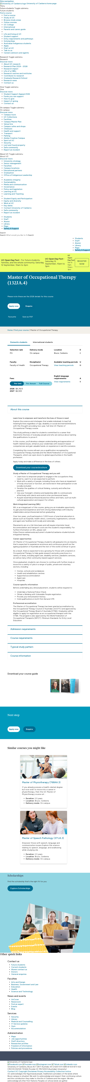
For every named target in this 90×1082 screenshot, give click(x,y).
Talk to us (8, 50)
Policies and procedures (21, 1048)
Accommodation (18, 1028)
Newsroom (16, 1002)
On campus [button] (5, 108)
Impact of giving (11, 101)
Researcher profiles (19, 1043)
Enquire (29, 306)
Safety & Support (11, 228)
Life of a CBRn (10, 71)
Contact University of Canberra (17, 208)
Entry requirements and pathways (18, 39)
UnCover (15, 999)
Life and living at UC (12, 34)
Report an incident (12, 150)
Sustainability (10, 182)
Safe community (11, 147)
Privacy (40, 1071)
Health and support (12, 131)
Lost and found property (14, 145)
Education (15, 987)
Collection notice (63, 1071)
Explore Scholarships (20, 888)
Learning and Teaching (14, 194)
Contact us (9, 83)
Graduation (9, 173)
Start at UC (9, 48)
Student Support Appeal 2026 (17, 94)
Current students (18, 967)
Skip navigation (7, 1)
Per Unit (17, 383)
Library (7, 224)
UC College (9, 25)
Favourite (12, 317)
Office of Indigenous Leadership (18, 175)
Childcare (8, 129)
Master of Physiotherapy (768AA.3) (41, 782)
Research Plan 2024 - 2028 (15, 66)
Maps (6, 226)
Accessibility (49, 1071)
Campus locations (11, 168)
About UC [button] (4, 154)
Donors (14, 972)
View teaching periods (64, 365)
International (9, 27)
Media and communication (15, 184)
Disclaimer (32, 1071)
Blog (13, 1009)
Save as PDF (27, 317)
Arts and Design (18, 982)
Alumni (7, 221)
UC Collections (10, 117)
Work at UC (9, 203)
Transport (8, 133)
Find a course (6, 13)
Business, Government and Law (24, 984)
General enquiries (18, 974)
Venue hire (8, 124)
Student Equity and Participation (18, 198)
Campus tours (10, 115)
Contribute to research (14, 76)
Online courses (10, 22)
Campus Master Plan (12, 122)
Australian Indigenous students (17, 43)
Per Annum (31, 383)
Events (14, 1006)
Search (3, 235)
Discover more (6, 62)
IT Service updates (19, 1024)
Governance (9, 187)
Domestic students (18, 342)
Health (14, 989)
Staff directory (18, 1041)
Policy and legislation (13, 189)
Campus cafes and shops (15, 126)
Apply (6, 46)
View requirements (62, 382)
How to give (9, 99)
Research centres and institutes (18, 73)
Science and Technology (22, 991)
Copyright (23, 1071)
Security (7, 143)
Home (10, 330)
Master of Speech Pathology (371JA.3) (43, 838)
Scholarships (9, 41)
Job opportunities (19, 1039)
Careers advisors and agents (16, 53)
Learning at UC (10, 191)
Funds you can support (14, 96)
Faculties (8, 166)
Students (8, 217)
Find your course (21, 330)
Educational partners (13, 170)
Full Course (44, 383)
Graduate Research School (15, 78)
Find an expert (17, 1004)
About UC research (12, 64)
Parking (7, 136)
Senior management (12, 163)
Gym (13, 1026)
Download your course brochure (31, 467)
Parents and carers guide (15, 29)
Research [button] (4, 57)
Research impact (11, 69)
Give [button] (2, 87)
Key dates (8, 205)
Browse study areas (12, 20)
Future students (18, 965)
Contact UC (13, 1071)
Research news (10, 80)
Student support (11, 36)
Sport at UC (9, 140)
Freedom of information (21, 1046)
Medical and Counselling (22, 1021)
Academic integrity (12, 180)
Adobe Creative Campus (14, 138)
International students (43, 342)
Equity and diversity (12, 201)
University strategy (12, 161)
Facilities (7, 119)
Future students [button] (7, 8)
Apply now (13, 729)
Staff (6, 219)
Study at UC (9, 18)
